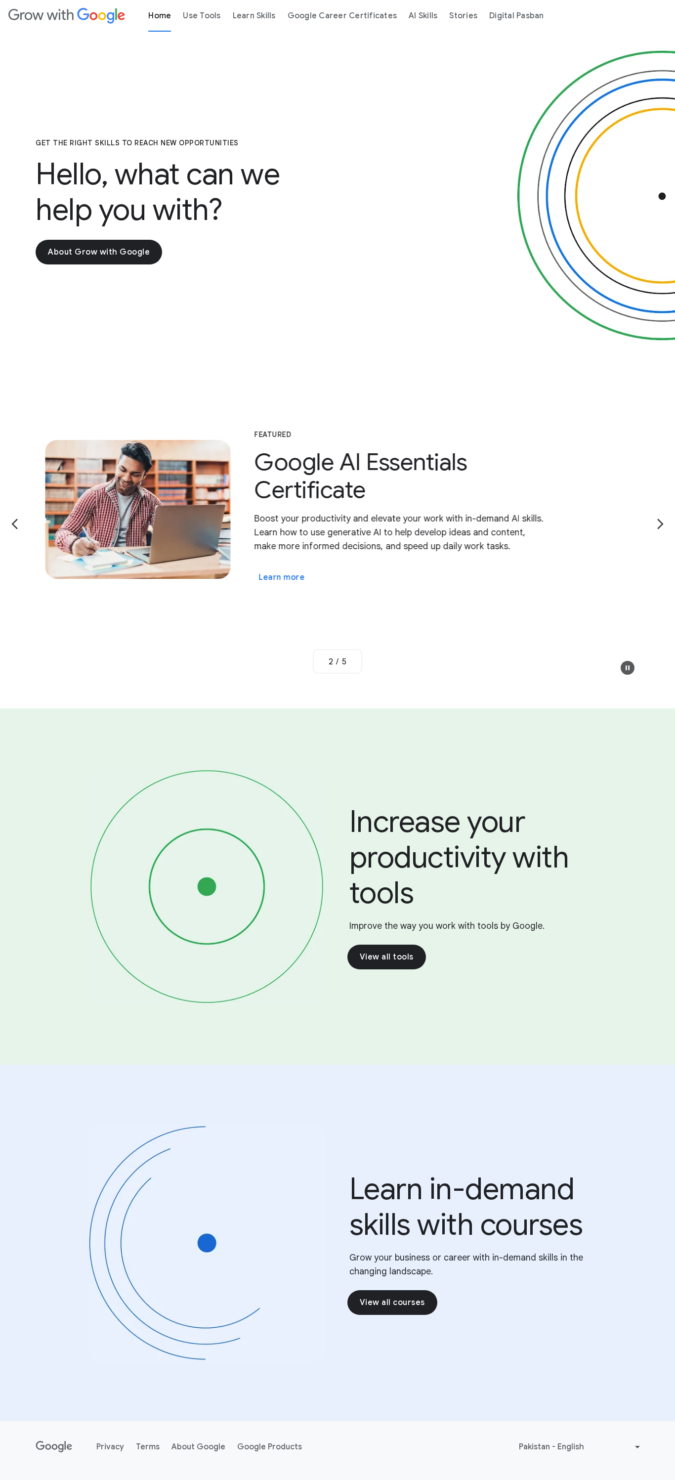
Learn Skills (254, 16)
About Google (198, 1447)
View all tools (387, 957)
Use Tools (201, 16)
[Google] (66, 16)
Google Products (269, 1447)
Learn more (324, 553)
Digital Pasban (516, 16)
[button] (627, 668)
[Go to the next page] (660, 524)
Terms (148, 1447)
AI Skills (423, 16)
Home (159, 16)
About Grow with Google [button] (99, 252)
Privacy (110, 1447)
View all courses (392, 1302)
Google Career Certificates (342, 16)
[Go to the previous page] (15, 524)
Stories (463, 16)
